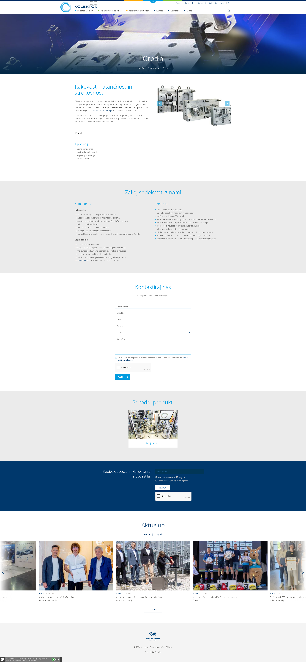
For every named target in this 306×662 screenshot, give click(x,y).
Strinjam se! (53, 659)
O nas (189, 10)
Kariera (159, 10)
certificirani (81, 260)
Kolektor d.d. (189, 3)
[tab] (79, 133)
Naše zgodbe (182, 480)
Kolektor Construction (139, 10)
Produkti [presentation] (79, 133)
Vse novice (153, 610)
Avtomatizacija (153, 68)
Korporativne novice (166, 477)
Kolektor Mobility (85, 10)
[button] (153, 332)
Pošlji (120, 377)
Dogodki (181, 477)
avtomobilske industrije (102, 110)
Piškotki (169, 647)
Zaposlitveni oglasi (165, 480)
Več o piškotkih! (57, 659)
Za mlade (174, 10)
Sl (229, 3)
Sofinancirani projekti (217, 3)
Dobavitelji (202, 3)
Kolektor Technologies (111, 10)
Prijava (162, 487)
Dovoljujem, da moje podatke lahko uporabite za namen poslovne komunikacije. (153, 358)
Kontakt (179, 3)
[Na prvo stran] (86, 4)
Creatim (158, 652)
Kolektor (141, 68)
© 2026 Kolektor (141, 647)
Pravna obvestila (157, 647)
